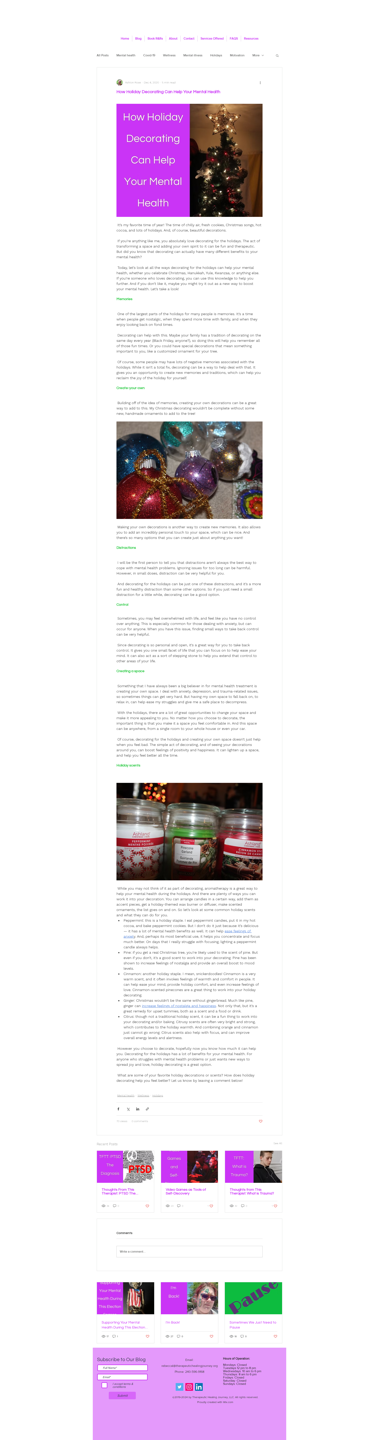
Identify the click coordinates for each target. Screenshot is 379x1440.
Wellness (169, 55)
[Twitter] (179, 1387)
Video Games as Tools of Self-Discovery (186, 1191)
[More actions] (260, 82)
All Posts (103, 55)
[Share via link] (147, 1109)
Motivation (237, 55)
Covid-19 (149, 55)
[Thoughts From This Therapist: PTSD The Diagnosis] (125, 1167)
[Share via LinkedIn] (138, 1109)
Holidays (216, 55)
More (256, 55)
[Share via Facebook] (118, 1109)
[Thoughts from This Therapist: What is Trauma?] (253, 1167)
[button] (277, 55)
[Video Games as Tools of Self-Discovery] (189, 1167)
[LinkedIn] (199, 1387)
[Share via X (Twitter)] (128, 1109)
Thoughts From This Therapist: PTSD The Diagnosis (119, 1191)
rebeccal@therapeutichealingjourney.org (189, 1365)
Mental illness (192, 55)
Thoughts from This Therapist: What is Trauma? (252, 1191)
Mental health (125, 55)
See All (278, 1143)
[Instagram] (189, 1387)
